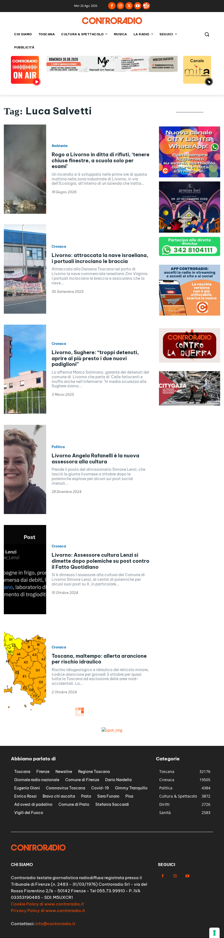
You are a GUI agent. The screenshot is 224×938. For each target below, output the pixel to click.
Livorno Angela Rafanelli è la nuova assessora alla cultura (95, 458)
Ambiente (59, 146)
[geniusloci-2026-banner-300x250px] (189, 231)
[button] (206, 34)
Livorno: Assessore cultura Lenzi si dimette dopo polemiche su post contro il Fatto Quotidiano (100, 561)
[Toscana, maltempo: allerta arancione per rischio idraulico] (25, 669)
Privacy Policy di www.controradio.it (48, 910)
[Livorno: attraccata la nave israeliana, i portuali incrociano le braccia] (25, 269)
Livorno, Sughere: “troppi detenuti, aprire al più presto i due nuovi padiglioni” (95, 358)
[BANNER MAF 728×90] (112, 70)
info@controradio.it (55, 923)
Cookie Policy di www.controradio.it (47, 904)
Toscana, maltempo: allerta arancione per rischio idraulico (99, 659)
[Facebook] (112, 6)
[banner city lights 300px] (189, 175)
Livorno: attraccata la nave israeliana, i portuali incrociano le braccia (100, 258)
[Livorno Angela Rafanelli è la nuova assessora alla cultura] (25, 469)
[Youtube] (138, 6)
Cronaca (59, 246)
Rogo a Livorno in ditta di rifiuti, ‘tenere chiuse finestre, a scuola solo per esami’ (100, 160)
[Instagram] (120, 6)
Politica (58, 447)
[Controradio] (112, 20)
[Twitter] (129, 6)
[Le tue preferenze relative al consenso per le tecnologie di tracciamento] (214, 933)
